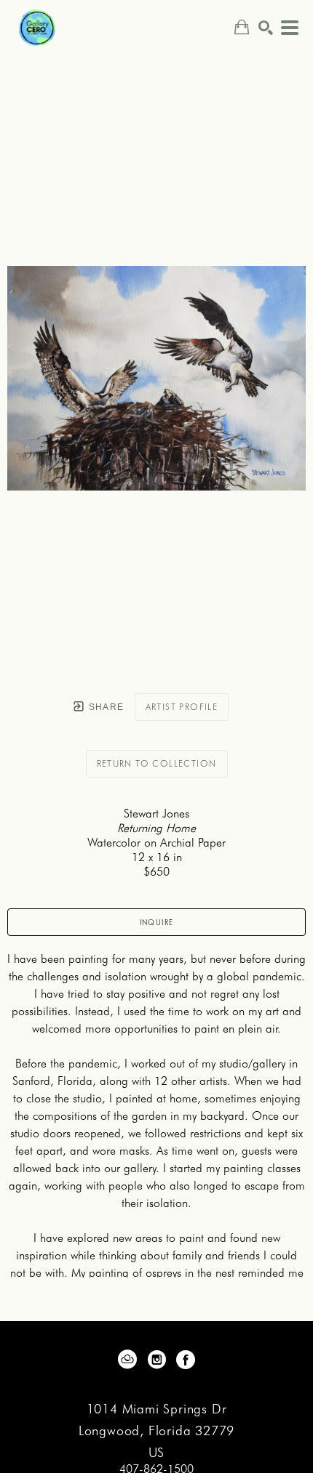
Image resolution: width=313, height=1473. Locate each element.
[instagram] (156, 1359)
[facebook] (185, 1359)
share (104, 707)
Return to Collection (157, 763)
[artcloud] (127, 1359)
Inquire (157, 922)
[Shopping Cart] (241, 27)
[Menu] (289, 27)
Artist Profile (182, 706)
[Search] (265, 27)
